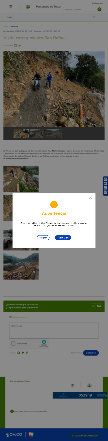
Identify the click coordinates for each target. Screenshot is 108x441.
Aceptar (43, 238)
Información (63, 238)
